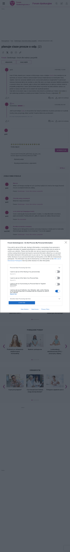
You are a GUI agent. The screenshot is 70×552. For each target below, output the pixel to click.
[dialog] (35, 276)
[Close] (66, 243)
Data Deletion (25, 309)
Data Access (35, 309)
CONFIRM (22, 302)
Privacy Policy (45, 309)
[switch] (57, 271)
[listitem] (35, 268)
